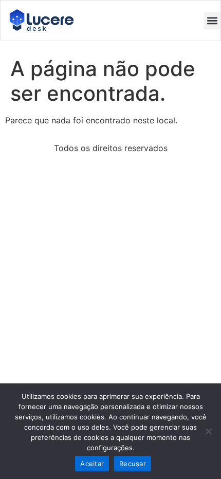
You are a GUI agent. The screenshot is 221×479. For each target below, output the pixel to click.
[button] (212, 20)
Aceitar (92, 463)
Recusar (132, 463)
